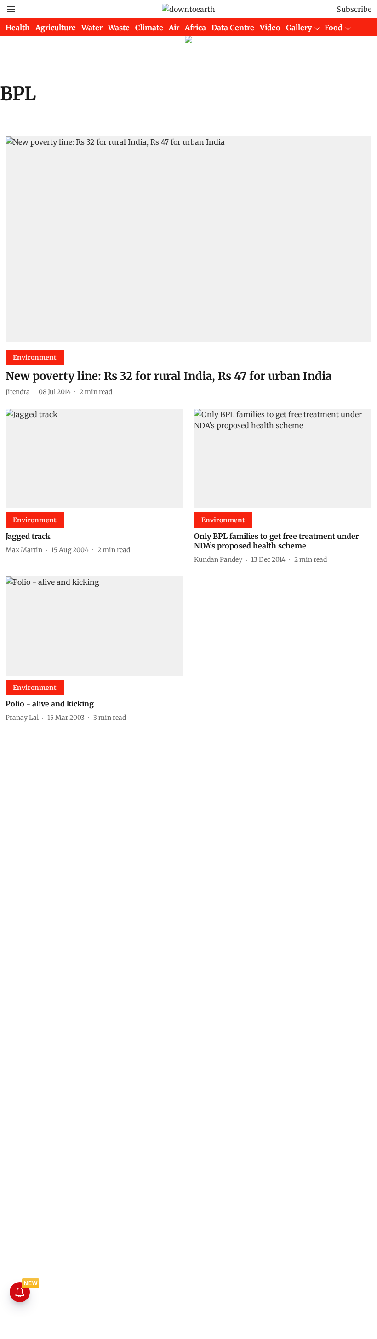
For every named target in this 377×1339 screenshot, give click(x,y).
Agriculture (55, 27)
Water (92, 27)
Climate (149, 27)
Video (270, 27)
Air (174, 27)
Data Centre (232, 27)
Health (18, 27)
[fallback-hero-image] (188, 239)
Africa (195, 27)
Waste (119, 27)
